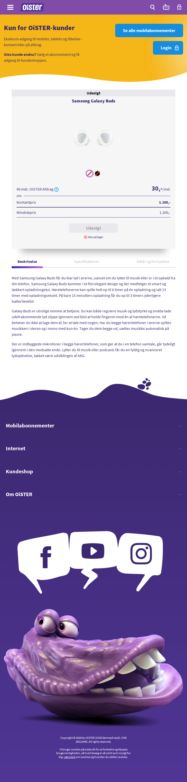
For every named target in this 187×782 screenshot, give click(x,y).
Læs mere (69, 757)
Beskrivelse (27, 261)
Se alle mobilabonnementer (149, 30)
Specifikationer (86, 261)
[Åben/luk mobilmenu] (10, 8)
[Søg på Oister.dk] (152, 7)
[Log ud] (179, 8)
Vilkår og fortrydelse (153, 261)
